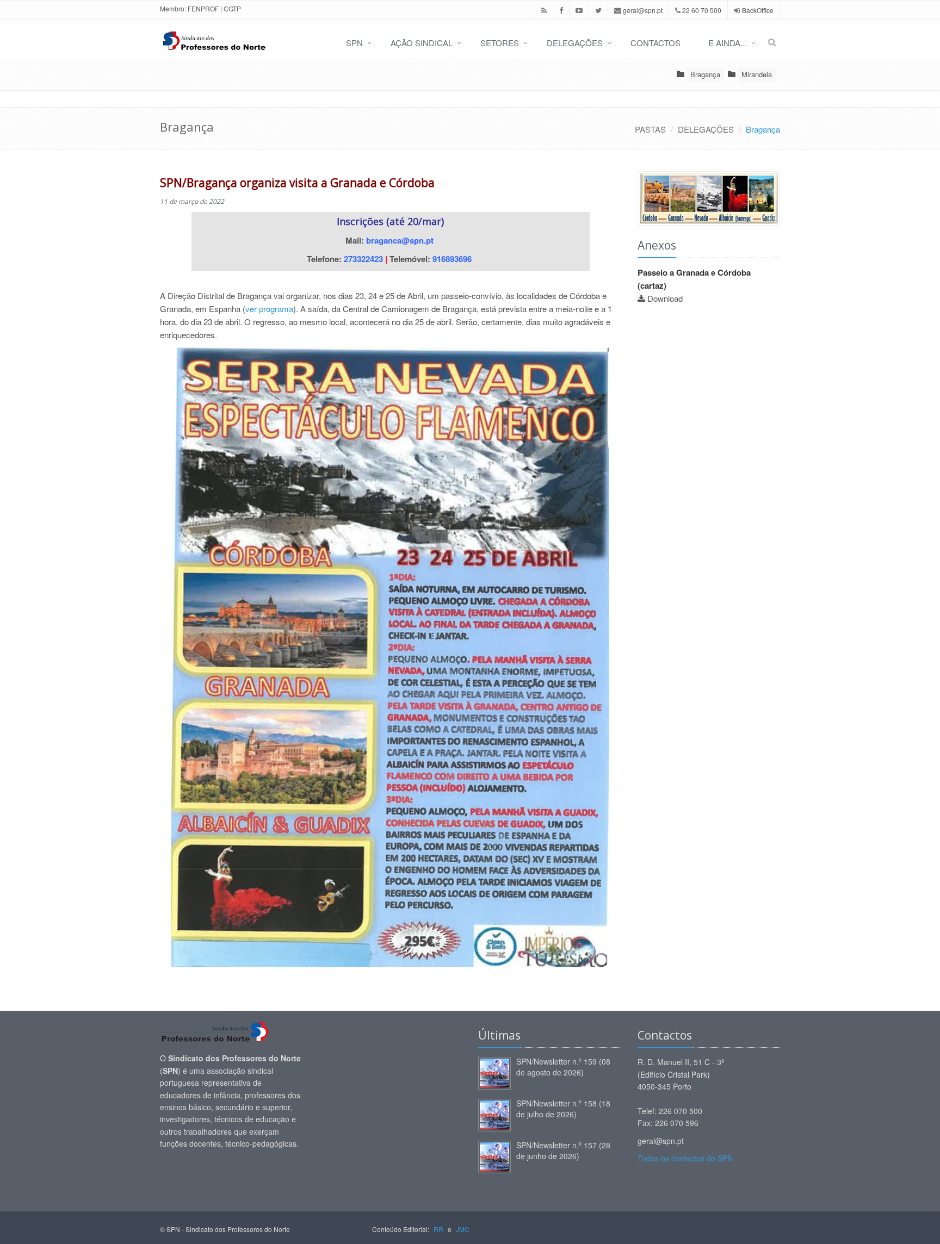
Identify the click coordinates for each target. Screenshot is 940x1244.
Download (665, 298)
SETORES (499, 42)
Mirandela (756, 74)
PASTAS (650, 129)
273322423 (363, 259)
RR (438, 1229)
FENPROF (203, 8)
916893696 (452, 259)
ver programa (269, 308)
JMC (462, 1229)
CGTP (232, 8)
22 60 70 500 (701, 10)
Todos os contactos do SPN (685, 1158)
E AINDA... (727, 42)
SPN (354, 42)
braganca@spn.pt (400, 240)
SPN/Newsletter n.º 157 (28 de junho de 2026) (563, 1150)
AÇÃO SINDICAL (422, 42)
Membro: (173, 8)
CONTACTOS (655, 42)
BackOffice (758, 10)
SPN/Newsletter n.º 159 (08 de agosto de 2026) (563, 1067)
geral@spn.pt (642, 10)
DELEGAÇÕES (575, 42)
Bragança (705, 74)
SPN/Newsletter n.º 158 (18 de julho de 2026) (563, 1108)
